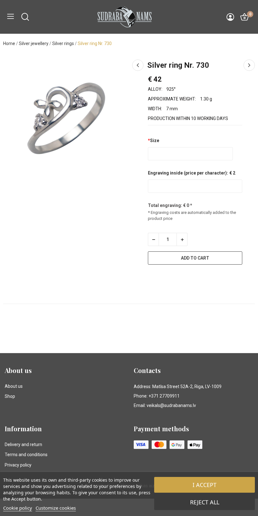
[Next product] (249, 65)
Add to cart (195, 258)
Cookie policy (17, 508)
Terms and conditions (26, 454)
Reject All (204, 502)
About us (14, 386)
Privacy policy (18, 464)
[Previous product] (137, 65)
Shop (10, 396)
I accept (204, 485)
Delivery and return (23, 444)
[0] (244, 17)
